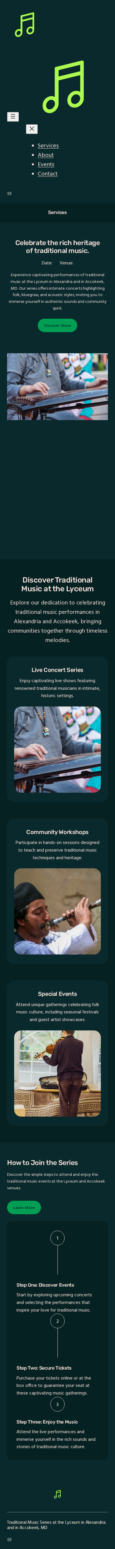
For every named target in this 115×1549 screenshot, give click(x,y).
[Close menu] (32, 129)
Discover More (57, 325)
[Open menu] (13, 117)
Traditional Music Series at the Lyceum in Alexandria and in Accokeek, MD (56, 1524)
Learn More (24, 1207)
